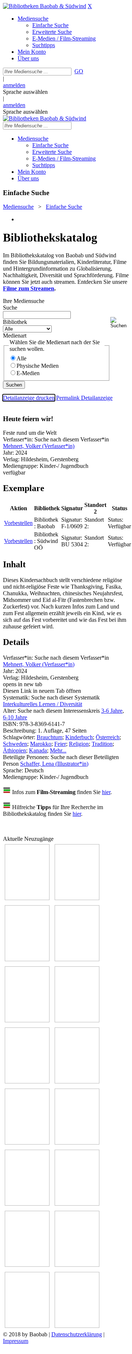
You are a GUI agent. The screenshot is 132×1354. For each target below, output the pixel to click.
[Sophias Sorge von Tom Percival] (27, 1020)
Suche (10, 307)
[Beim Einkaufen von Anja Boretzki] (27, 1326)
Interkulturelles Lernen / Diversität (42, 704)
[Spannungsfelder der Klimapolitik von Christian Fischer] (77, 898)
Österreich (108, 737)
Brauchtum (49, 737)
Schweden (15, 744)
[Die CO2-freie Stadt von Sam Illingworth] (27, 959)
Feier (60, 744)
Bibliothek (15, 322)
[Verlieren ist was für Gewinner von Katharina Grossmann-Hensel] (77, 1020)
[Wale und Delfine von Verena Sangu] (77, 959)
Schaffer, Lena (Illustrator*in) (54, 764)
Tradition (102, 744)
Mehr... (58, 750)
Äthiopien (14, 750)
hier (106, 792)
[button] (119, 322)
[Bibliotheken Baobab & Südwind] (44, 6)
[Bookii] (27, 1081)
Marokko (40, 744)
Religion (79, 744)
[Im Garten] (27, 1142)
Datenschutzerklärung (76, 1334)
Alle (21, 358)
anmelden (14, 85)
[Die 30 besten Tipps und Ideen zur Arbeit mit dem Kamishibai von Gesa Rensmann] (27, 898)
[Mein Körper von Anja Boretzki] (77, 1265)
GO (78, 71)
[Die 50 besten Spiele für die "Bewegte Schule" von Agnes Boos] (77, 1203)
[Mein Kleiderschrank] (77, 1326)
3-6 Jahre (111, 711)
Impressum (15, 1341)
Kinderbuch (79, 737)
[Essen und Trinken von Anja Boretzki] (27, 1265)
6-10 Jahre (15, 717)
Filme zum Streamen (28, 288)
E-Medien (28, 373)
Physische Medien (37, 366)
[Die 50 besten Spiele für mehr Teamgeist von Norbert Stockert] (77, 1142)
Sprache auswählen (25, 92)
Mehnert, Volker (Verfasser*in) (38, 446)
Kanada (38, 750)
